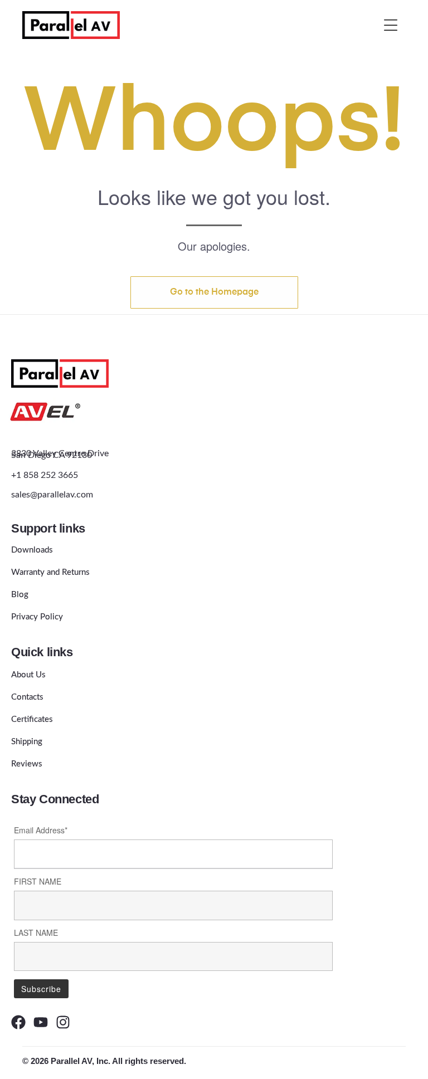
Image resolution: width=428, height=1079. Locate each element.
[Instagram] (63, 1022)
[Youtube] (40, 1022)
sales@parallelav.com (52, 494)
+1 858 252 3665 (44, 475)
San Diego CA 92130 (51, 455)
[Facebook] (18, 1022)
